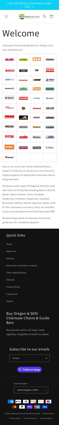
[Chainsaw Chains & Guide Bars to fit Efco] (49, 80)
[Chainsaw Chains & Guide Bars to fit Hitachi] (9, 99)
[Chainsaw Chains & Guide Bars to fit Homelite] (23, 98)
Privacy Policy (13, 286)
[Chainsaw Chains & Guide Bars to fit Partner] (37, 127)
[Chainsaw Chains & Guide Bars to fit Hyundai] (37, 98)
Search (9, 301)
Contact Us (11, 294)
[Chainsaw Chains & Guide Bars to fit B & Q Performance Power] (37, 60)
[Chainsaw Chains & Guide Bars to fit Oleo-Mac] (9, 127)
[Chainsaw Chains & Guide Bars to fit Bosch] (9, 70)
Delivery (10, 258)
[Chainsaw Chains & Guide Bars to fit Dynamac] (23, 80)
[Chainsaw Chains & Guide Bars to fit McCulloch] (23, 117)
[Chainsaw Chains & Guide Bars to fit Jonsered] (37, 108)
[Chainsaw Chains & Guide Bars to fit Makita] (9, 117)
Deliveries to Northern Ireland (21, 265)
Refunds (10, 279)
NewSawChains (17, 413)
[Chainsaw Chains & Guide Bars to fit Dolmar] (49, 71)
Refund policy (48, 413)
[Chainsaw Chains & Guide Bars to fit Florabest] (23, 89)
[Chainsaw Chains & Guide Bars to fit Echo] (37, 80)
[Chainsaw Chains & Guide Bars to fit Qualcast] (49, 127)
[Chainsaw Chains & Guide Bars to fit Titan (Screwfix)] (37, 147)
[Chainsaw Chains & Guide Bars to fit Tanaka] (23, 147)
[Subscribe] (45, 358)
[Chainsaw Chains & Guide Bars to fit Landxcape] (23, 70)
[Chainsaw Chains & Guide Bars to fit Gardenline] (49, 89)
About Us (11, 251)
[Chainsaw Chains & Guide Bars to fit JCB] (23, 108)
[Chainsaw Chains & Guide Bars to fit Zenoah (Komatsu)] (9, 157)
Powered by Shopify (32, 413)
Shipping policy (46, 418)
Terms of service (30, 418)
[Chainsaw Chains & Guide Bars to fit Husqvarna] (49, 98)
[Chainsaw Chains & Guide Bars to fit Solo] (23, 137)
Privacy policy (15, 418)
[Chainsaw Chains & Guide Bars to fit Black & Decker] (49, 59)
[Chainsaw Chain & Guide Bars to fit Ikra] (9, 108)
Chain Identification (16, 272)
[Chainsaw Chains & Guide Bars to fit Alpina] (23, 59)
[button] (6, 16)
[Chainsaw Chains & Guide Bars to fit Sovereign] (37, 137)
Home (9, 244)
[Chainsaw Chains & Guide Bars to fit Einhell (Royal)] (9, 88)
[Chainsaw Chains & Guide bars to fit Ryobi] (9, 137)
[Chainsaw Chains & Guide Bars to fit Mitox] (37, 117)
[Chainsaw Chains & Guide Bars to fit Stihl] (9, 148)
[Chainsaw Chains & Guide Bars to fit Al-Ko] (9, 59)
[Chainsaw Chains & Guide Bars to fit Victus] (49, 147)
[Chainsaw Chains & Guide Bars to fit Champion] (37, 70)
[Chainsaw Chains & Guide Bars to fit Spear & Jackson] (49, 137)
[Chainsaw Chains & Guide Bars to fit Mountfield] (49, 117)
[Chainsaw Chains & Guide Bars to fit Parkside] (23, 126)
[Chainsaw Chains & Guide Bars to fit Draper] (9, 80)
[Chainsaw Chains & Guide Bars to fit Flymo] (37, 88)
